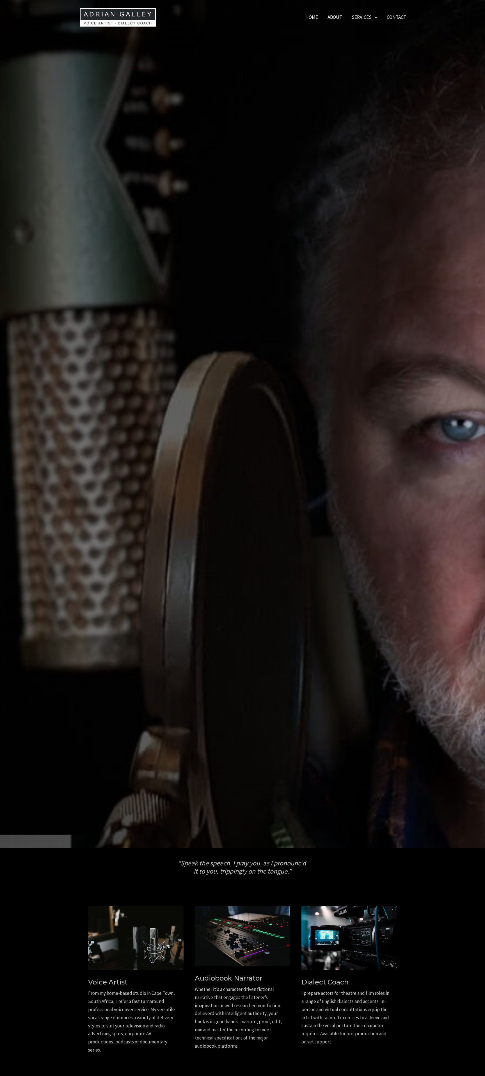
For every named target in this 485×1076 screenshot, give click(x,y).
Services (362, 17)
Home (311, 17)
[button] (374, 17)
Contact (396, 17)
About (335, 17)
